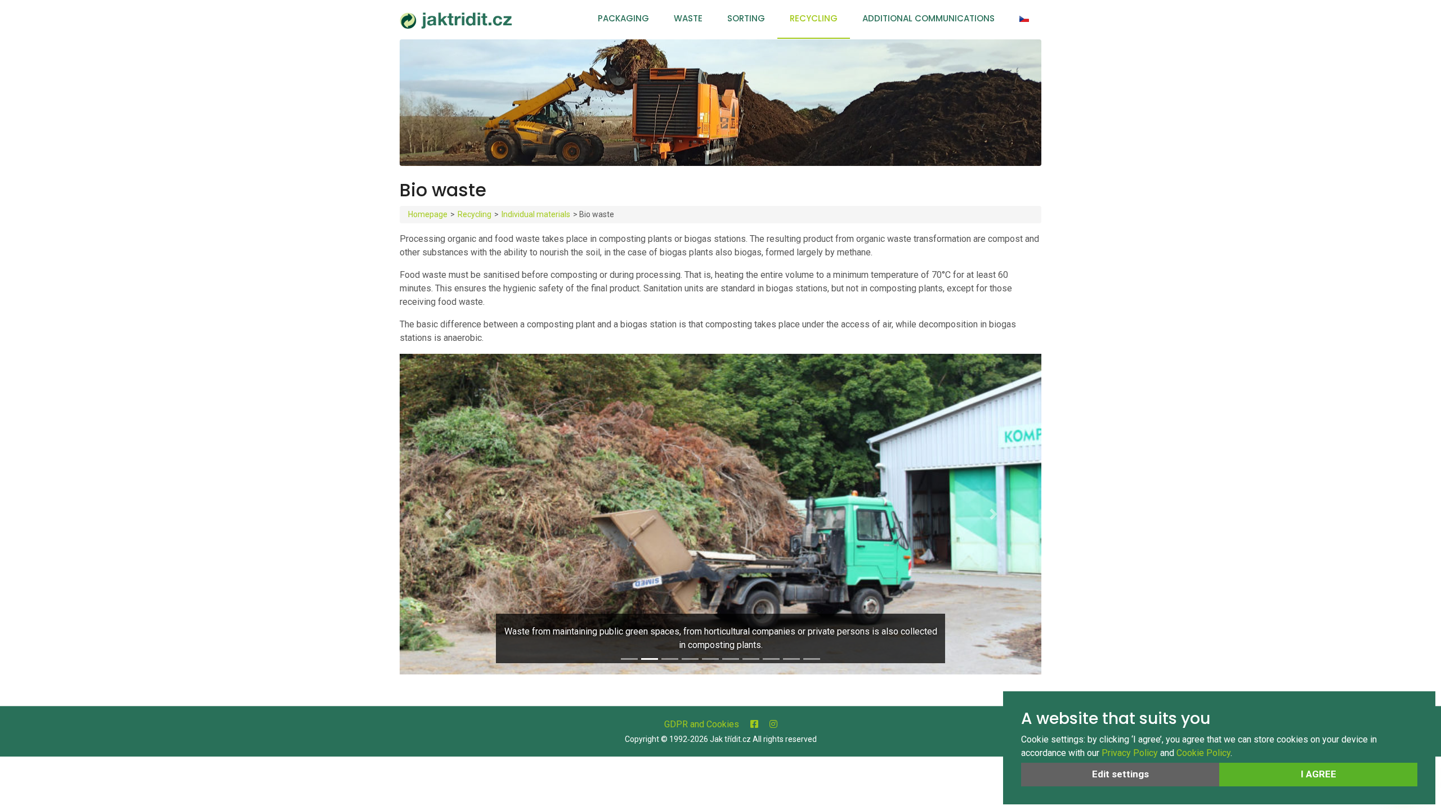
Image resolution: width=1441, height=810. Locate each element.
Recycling (814, 18)
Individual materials (536, 214)
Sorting (746, 18)
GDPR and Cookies (701, 724)
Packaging (623, 18)
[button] (448, 514)
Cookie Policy (1203, 753)
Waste (688, 18)
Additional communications (928, 18)
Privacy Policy (1130, 753)
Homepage (427, 214)
